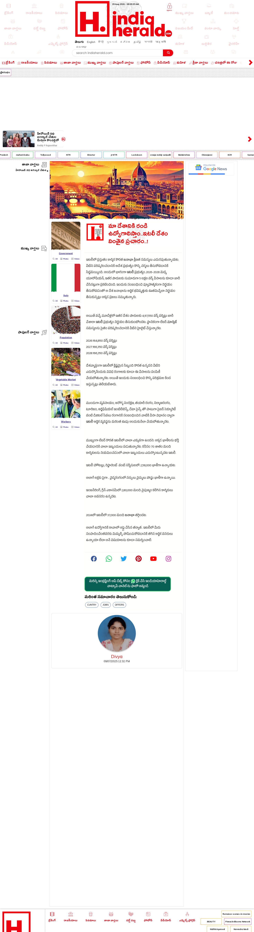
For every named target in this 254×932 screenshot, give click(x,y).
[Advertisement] (127, 103)
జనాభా (128, 260)
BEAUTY (211, 921)
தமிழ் (137, 41)
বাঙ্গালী (160, 41)
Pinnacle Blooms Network (237, 921)
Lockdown (131, 155)
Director (86, 155)
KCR (225, 155)
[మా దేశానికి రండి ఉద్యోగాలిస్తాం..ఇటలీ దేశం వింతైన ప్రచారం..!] (117, 218)
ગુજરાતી (112, 41)
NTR (63, 155)
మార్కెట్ (172, 322)
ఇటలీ (130, 272)
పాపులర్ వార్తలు (28, 333)
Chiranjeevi (201, 155)
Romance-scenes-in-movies (236, 914)
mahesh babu (17, 155)
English (91, 41)
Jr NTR (109, 155)
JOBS (106, 605)
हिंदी (101, 41)
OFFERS (119, 605)
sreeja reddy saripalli (155, 155)
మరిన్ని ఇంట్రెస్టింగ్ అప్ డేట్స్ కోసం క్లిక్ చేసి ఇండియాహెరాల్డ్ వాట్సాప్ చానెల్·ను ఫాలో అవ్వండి (127, 584)
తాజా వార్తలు (30, 165)
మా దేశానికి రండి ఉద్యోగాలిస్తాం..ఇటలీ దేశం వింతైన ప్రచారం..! (138, 234)
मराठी (148, 41)
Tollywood (40, 155)
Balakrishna (179, 155)
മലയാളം (81, 46)
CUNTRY (91, 605)
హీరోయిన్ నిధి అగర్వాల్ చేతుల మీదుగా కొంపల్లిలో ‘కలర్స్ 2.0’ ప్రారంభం (48, 137)
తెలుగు (79, 42)
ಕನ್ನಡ (125, 41)
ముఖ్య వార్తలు (30, 249)
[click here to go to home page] (124, 35)
